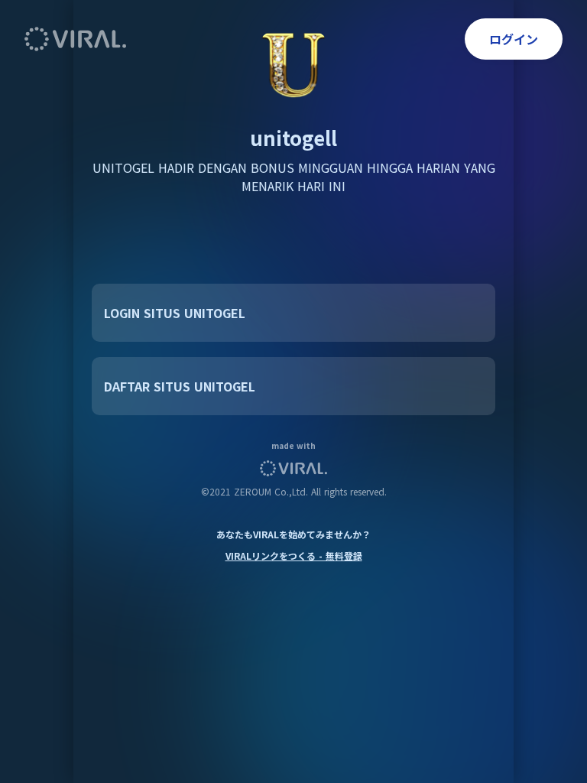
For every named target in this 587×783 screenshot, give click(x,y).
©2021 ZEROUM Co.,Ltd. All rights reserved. (294, 492)
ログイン (513, 39)
